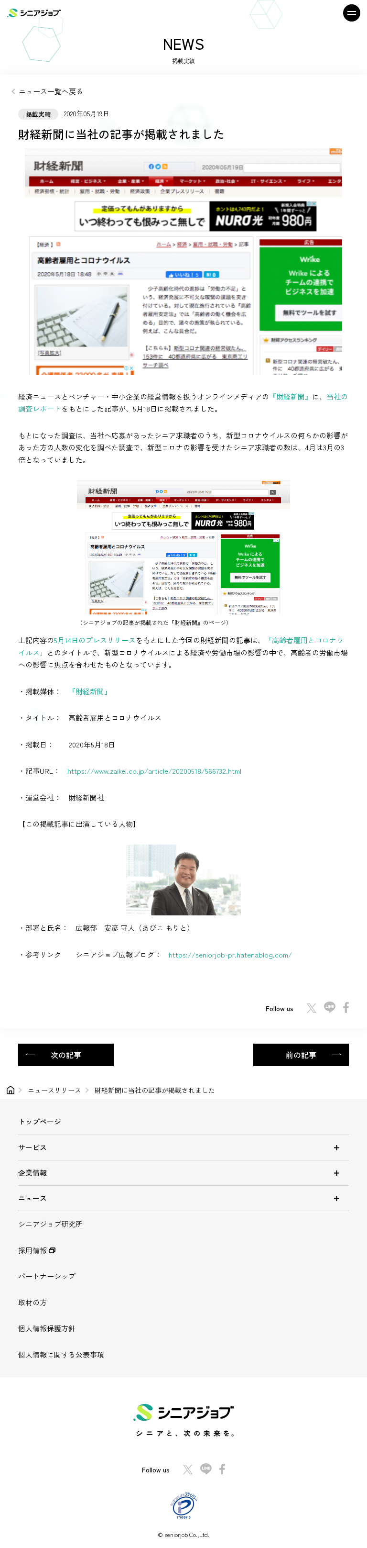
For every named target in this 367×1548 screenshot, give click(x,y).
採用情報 (33, 1250)
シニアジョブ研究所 (50, 1224)
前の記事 (301, 1054)
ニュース (32, 1198)
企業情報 (32, 1173)
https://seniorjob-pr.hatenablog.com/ (230, 954)
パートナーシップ (47, 1276)
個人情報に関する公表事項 (61, 1354)
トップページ (39, 1121)
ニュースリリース (54, 1090)
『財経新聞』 (290, 396)
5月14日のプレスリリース (95, 640)
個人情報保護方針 (47, 1328)
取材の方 (32, 1302)
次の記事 (66, 1054)
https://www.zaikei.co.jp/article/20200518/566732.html (154, 771)
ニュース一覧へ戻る (51, 91)
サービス (32, 1147)
